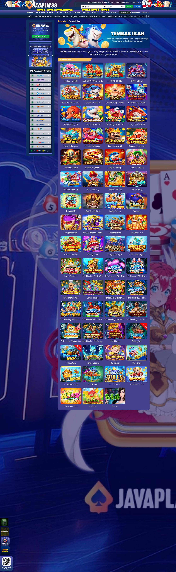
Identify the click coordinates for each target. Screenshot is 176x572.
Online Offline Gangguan (41, 150)
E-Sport (50, 12)
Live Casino (105, 12)
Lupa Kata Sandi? (138, 2)
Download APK (95, 2)
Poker (86, 12)
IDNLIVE (68, 12)
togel (94, 12)
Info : (30, 16)
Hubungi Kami (123, 2)
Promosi (145, 12)
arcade (77, 12)
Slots (59, 12)
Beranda (30, 12)
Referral (136, 12)
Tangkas (115, 12)
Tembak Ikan (125, 12)
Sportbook (41, 12)
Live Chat (109, 2)
